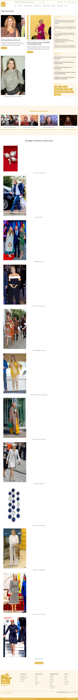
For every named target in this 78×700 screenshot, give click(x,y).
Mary (70, 89)
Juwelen (54, 5)
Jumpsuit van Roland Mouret (39, 306)
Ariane (36, 681)
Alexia (36, 679)
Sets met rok (52, 687)
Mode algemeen (23, 676)
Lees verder (4, 47)
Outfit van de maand (24, 677)
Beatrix (36, 676)
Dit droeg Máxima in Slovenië (10, 40)
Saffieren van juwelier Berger (39, 525)
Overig (66, 5)
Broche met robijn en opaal (39, 172)
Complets (51, 677)
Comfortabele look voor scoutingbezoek (39, 394)
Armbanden (66, 681)
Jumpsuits (52, 681)
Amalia (60, 86)
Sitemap (25, 698)
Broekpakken (52, 676)
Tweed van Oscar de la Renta (39, 614)
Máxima (20, 5)
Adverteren (66, 2)
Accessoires (22, 681)
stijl (55, 94)
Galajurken (52, 679)
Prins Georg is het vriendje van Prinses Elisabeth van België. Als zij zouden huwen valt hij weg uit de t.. (65, 47)
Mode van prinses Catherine (10, 127)
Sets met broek (52, 686)
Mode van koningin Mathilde (29, 127)
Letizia (66, 89)
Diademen (66, 676)
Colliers (65, 677)
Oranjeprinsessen (28, 5)
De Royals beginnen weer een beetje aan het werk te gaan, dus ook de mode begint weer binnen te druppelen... (64, 22)
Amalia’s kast (60, 5)
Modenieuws (33, 40)
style (59, 94)
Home (15, 5)
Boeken (68, 692)
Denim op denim (39, 217)
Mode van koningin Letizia (48, 127)
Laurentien (37, 682)
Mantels (51, 684)
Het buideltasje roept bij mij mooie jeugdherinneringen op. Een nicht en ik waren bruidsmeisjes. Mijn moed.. (64, 40)
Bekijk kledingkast (39, 662)
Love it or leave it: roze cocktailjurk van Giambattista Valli (38, 43)
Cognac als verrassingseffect (39, 570)
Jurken (51, 682)
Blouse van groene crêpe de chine (39, 439)
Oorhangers (66, 682)
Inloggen (73, 2)
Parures (65, 684)
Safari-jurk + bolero (39, 658)
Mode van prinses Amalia (68, 127)
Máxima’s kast (46, 5)
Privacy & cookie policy (32, 698)
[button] (43, 2)
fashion (65, 86)
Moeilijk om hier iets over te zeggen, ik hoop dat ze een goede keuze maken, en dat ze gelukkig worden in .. (65, 28)
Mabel (36, 684)
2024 (56, 86)
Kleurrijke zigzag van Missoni (39, 350)
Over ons (71, 692)
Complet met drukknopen (39, 483)
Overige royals (37, 5)
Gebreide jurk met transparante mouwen (13, 96)
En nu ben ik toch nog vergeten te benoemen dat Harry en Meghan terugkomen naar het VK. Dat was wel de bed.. (64, 34)
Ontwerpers (22, 679)
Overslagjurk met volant (39, 261)
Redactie (59, 2)
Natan (71, 91)
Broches (65, 679)
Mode (62, 91)
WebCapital (75, 698)
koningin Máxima (59, 89)
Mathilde (57, 91)
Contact (75, 692)
